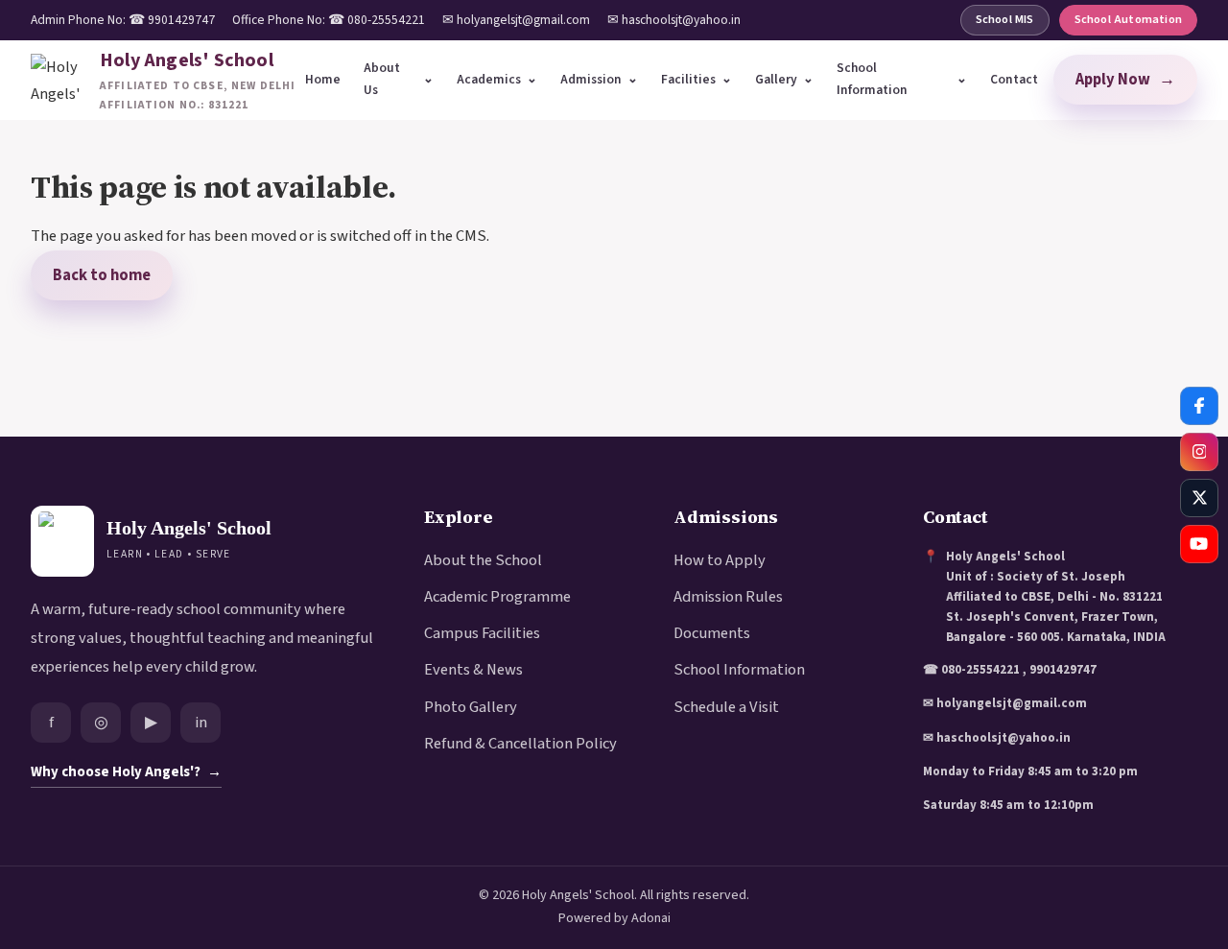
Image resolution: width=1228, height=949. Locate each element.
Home (323, 79)
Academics (489, 79)
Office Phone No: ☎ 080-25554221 (328, 20)
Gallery (776, 79)
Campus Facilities (482, 633)
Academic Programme (497, 596)
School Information (872, 79)
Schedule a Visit (726, 707)
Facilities (688, 79)
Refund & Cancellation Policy (520, 743)
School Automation (1128, 19)
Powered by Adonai (614, 918)
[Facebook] (1199, 406)
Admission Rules (728, 596)
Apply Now (1125, 79)
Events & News (473, 669)
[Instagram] (1199, 452)
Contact (1014, 79)
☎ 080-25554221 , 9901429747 (1010, 669)
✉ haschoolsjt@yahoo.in (674, 20)
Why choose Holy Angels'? (126, 772)
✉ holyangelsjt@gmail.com (516, 20)
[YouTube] (1199, 544)
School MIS (1005, 19)
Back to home (102, 275)
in (201, 722)
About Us (382, 79)
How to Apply (719, 560)
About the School (483, 560)
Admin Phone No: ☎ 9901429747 (123, 20)
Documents (711, 633)
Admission (591, 79)
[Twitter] (1199, 498)
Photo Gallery (470, 707)
